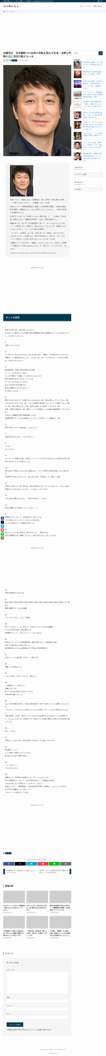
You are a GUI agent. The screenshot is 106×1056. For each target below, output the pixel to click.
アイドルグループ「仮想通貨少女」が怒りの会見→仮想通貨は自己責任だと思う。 (92, 94)
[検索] (101, 1)
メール (9, 1005)
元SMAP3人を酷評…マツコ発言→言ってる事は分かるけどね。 (92, 64)
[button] (8, 864)
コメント (10, 970)
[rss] (98, 1)
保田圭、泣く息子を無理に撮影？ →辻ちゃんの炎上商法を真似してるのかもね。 (92, 115)
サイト (9, 1014)
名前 (8, 997)
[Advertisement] (53, 29)
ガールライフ (61, 1049)
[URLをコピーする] (65, 864)
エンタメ (14, 60)
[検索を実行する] (101, 53)
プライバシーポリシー (48, 1049)
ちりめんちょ (11, 6)
